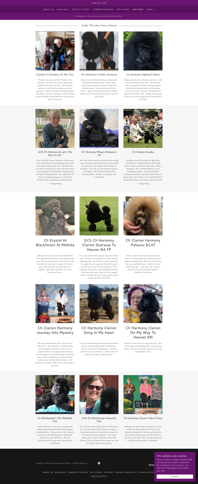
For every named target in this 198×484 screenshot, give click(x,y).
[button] (151, 9)
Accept (175, 477)
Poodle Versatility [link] (126, 472)
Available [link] (62, 9)
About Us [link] (48, 9)
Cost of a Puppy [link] (81, 9)
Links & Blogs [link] (147, 472)
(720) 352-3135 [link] (99, 3)
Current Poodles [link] (103, 9)
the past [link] (137, 9)
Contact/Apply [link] (99, 476)
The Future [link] (123, 9)
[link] (99, 463)
